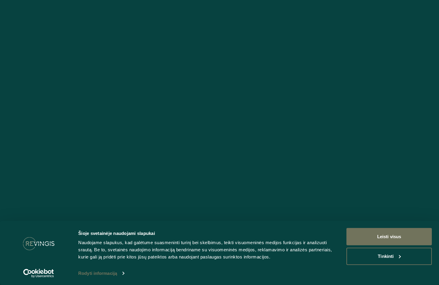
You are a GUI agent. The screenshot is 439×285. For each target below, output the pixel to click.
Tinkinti (386, 255)
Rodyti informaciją (97, 273)
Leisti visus (389, 236)
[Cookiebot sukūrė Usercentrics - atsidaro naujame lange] (39, 273)
